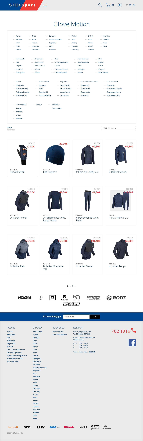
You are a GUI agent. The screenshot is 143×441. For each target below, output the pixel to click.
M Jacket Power (84, 265)
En (130, 5)
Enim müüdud (56, 108)
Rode (105, 43)
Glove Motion (17, 171)
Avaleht (10, 332)
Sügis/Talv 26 (65, 85)
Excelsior (52, 50)
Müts (100, 59)
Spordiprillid (43, 92)
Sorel (90, 39)
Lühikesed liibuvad (61, 69)
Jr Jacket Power (18, 216)
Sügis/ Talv (64, 82)
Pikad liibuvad (103, 73)
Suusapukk (111, 85)
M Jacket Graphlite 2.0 (53, 267)
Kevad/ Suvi (39, 62)
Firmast (10, 347)
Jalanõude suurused (15, 359)
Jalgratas (19, 66)
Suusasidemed (21, 105)
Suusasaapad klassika (114, 89)
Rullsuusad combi (22, 89)
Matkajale (81, 69)
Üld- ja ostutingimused (16, 350)
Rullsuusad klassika (22, 92)
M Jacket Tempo (117, 265)
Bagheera (52, 43)
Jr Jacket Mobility (118, 171)
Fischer (74, 36)
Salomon (52, 36)
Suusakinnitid (85, 89)
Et (127, 5)
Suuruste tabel (13, 362)
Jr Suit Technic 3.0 (118, 216)
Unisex (18, 115)
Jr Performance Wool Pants (87, 218)
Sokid (41, 89)
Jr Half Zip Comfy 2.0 (87, 171)
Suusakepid (85, 85)
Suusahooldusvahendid (89, 82)
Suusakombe (85, 92)
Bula (50, 46)
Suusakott (84, 95)
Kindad (37, 69)
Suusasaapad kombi (114, 92)
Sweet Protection (55, 39)
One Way (75, 50)
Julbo (34, 36)
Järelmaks (11, 341)
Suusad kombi (65, 92)
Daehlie (91, 50)
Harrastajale (20, 59)
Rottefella (35, 50)
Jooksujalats (20, 73)
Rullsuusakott (44, 82)
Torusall (19, 108)
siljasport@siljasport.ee (87, 338)
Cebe (18, 43)
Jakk (17, 62)
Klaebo (37, 73)
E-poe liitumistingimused (17, 356)
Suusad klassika (65, 89)
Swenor (106, 39)
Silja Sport (25, 5)
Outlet (100, 66)
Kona (34, 39)
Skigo (105, 46)
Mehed (80, 73)
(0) (112, 5)
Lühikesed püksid (61, 73)
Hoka (73, 39)
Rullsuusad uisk (21, 95)
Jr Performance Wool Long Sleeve (54, 218)
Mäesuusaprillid (83, 62)
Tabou (90, 43)
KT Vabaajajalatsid (61, 62)
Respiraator (20, 85)
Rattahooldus (58, 332)
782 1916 (121, 331)
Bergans (19, 39)
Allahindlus (56, 105)
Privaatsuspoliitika (14, 353)
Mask (79, 66)
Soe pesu (42, 85)
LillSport (75, 46)
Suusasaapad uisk (113, 95)
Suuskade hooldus (60, 335)
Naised (100, 62)
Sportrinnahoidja (45, 95)
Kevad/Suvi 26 (40, 66)
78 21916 (79, 334)
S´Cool (90, 36)
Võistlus (39, 105)
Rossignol (35, 46)
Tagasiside (11, 344)
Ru (134, 5)
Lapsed (57, 66)
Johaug (74, 43)
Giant (18, 46)
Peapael (101, 69)
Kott (56, 59)
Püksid (18, 82)
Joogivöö (19, 69)
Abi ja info (11, 335)
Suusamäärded (112, 82)
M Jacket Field (17, 265)
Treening (19, 111)
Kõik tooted (37, 332)
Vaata (22, 159)
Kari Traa (106, 36)
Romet (34, 43)
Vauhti (90, 46)
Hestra (18, 50)
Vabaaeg (19, 118)
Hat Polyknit (50, 171)
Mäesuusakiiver (83, 59)
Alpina (18, 36)
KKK (8, 338)
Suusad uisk (64, 95)
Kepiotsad (38, 59)
